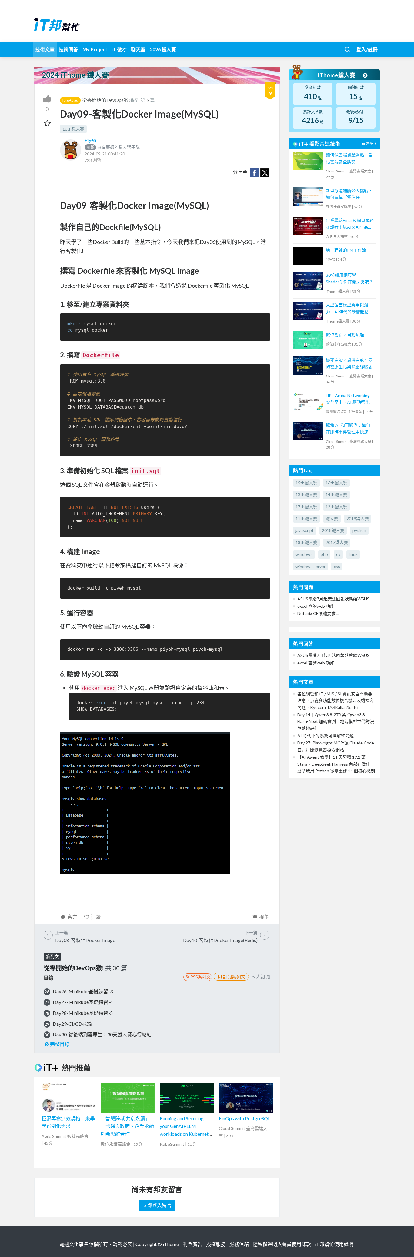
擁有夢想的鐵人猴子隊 (113, 147)
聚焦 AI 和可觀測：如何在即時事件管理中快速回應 (349, 429)
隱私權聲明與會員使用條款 (282, 1244)
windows (303, 554)
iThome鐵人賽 (337, 75)
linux (353, 554)
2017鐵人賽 (337, 542)
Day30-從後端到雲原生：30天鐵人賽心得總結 (102, 1034)
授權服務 (215, 1244)
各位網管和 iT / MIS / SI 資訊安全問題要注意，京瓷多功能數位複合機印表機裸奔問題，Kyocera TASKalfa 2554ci (335, 700)
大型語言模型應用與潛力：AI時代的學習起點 (347, 308)
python (359, 530)
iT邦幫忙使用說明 (334, 1244)
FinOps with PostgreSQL (244, 1118)
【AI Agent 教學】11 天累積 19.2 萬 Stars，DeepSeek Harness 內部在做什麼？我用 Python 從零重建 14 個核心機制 (336, 763)
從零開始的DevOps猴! (106, 100)
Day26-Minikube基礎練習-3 (83, 991)
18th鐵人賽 (306, 542)
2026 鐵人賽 (163, 49)
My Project (94, 49)
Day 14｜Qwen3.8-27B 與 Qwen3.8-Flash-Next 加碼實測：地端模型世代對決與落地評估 (335, 721)
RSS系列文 (200, 976)
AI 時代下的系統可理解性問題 (325, 735)
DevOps (70, 100)
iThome (171, 1244)
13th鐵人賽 (306, 494)
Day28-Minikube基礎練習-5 (83, 1013)
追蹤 (96, 917)
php (324, 554)
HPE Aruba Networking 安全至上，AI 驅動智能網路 (350, 399)
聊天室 (138, 49)
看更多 (367, 143)
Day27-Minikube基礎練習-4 (83, 1002)
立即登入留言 (157, 1205)
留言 (72, 917)
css (337, 566)
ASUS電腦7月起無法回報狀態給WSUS (333, 598)
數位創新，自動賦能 (345, 334)
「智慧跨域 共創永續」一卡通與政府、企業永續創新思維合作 (127, 1126)
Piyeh (90, 140)
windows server (310, 566)
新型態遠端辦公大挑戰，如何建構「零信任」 (349, 194)
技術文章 (45, 49)
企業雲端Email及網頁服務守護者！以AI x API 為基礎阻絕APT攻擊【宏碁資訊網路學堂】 (350, 224)
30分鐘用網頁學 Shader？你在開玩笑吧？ (349, 278)
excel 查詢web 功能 (315, 606)
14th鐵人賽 (336, 494)
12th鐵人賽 (336, 506)
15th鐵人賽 (306, 482)
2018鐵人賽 (333, 530)
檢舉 (264, 917)
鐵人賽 (332, 518)
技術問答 (68, 49)
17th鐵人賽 (306, 506)
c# (338, 554)
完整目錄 (59, 1044)
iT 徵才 (119, 49)
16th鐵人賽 (73, 129)
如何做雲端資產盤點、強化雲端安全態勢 (349, 158)
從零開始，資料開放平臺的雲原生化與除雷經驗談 (349, 363)
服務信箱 (239, 1244)
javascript (304, 530)
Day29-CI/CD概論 (72, 1024)
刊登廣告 (192, 1244)
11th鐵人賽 (306, 518)
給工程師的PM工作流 (346, 249)
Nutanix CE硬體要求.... (318, 613)
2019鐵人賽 (357, 518)
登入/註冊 (367, 49)
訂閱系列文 (234, 976)
